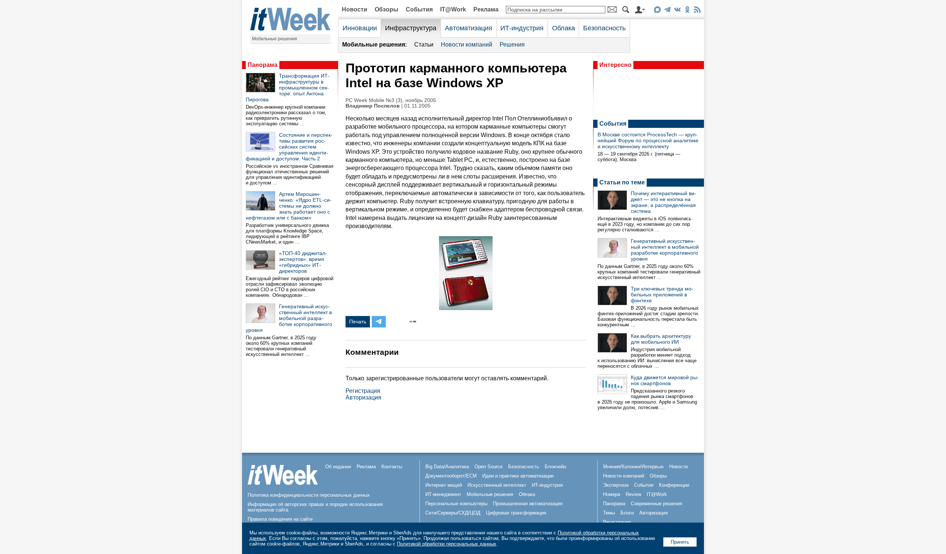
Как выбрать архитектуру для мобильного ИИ (661, 339)
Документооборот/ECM (451, 476)
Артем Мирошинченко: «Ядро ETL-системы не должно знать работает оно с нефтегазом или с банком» (288, 206)
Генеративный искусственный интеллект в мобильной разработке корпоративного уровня (289, 318)
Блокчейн (555, 466)
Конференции (674, 485)
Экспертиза (616, 485)
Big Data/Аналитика (447, 466)
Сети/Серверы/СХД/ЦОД (452, 513)
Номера (611, 494)
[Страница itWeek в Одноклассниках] (687, 11)
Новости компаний (466, 44)
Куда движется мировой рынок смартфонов (665, 380)
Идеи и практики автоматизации (518, 476)
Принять (680, 542)
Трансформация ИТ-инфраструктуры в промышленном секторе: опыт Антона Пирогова (288, 87)
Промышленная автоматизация (527, 503)
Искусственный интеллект (496, 485)
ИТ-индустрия (522, 28)
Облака (563, 28)
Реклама (485, 9)
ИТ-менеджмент (443, 494)
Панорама (263, 65)
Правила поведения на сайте (280, 519)
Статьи (423, 44)
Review (633, 494)
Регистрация (363, 391)
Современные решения (656, 503)
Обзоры (386, 9)
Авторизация (363, 397)
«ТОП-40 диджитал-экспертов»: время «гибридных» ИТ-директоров (303, 262)
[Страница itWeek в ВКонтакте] (677, 11)
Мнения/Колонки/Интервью (633, 466)
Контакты (391, 466)
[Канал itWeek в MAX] (657, 11)
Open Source (488, 466)
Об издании (338, 466)
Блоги (627, 513)
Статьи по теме (622, 182)
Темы (609, 513)
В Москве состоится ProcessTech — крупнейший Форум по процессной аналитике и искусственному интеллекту (648, 140)
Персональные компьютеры (456, 503)
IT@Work (453, 9)
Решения (512, 44)
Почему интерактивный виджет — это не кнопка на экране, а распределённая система (663, 202)
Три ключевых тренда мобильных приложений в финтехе (662, 294)
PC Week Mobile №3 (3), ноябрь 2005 (391, 100)
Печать (357, 321)
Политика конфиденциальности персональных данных (309, 495)
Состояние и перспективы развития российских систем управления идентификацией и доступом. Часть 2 (289, 147)
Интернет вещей (443, 485)
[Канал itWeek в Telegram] (667, 11)
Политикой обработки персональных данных (446, 544)
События (419, 9)
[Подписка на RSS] (697, 11)
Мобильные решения (274, 38)
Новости (354, 9)
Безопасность (604, 28)
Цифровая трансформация (516, 513)
